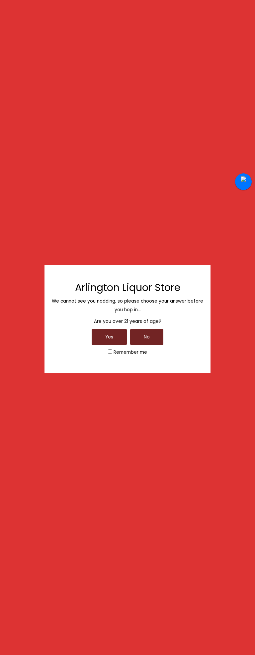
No (147, 337)
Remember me (129, 352)
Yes (109, 337)
